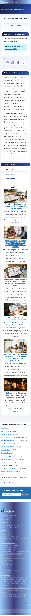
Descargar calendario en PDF (10, 556)
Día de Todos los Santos (9, 468)
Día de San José (6, 434)
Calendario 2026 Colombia (15, 611)
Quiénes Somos (6, 517)
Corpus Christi (5, 450)
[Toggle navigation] (29, 2)
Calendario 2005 (10, 174)
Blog (2, 568)
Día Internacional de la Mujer (10, 570)
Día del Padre (5, 575)
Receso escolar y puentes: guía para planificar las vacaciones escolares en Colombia (15, 243)
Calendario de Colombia (9, 2)
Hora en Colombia (7, 534)
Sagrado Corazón (6, 453)
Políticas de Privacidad (8, 515)
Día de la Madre (6, 573)
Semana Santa (5, 532)
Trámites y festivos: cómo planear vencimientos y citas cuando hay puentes (15, 206)
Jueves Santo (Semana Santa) (10, 437)
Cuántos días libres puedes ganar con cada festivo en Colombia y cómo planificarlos (15, 357)
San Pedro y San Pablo (8, 456)
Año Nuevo (4, 428)
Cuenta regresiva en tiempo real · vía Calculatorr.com (15, 67)
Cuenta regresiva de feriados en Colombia (15, 552)
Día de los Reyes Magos (9, 431)
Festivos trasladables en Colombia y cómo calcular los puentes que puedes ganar (15, 320)
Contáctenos (5, 519)
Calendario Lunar (6, 565)
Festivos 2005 (9, 169)
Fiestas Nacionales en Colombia (11, 525)
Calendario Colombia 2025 (9, 545)
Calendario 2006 (10, 178)
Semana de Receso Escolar (10, 528)
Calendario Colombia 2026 (9, 547)
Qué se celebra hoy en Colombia (11, 554)
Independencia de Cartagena (10, 472)
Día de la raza (5, 465)
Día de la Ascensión (7, 447)
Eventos (3, 530)
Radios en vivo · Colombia (9, 536)
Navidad (3, 483)
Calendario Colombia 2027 (9, 549)
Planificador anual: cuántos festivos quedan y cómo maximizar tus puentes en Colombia (15, 282)
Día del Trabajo (6, 443)
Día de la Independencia (9, 459)
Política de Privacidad (8, 543)
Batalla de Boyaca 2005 (15, 18)
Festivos (3, 562)
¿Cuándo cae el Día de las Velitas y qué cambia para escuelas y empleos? (15, 395)
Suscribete (25, 494)
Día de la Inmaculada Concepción (12, 477)
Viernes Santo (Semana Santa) (11, 440)
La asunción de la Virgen (9, 462)
